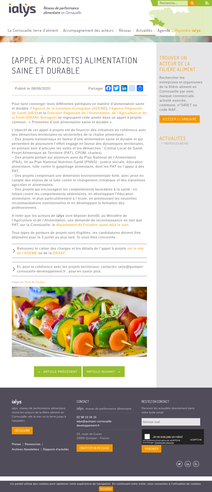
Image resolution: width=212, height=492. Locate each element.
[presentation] (173, 437)
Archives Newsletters (25, 449)
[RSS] (196, 464)
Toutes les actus (176, 143)
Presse (16, 444)
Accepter (106, 488)
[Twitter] (179, 464)
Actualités (144, 30)
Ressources (32, 444)
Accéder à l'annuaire (180, 119)
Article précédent (59, 371)
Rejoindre (188, 30)
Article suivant (101, 371)
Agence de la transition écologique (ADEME (69, 108)
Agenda (164, 30)
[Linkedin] (187, 464)
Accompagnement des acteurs (88, 30)
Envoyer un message (95, 448)
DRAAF (59, 253)
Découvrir (22, 431)
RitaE (28, 282)
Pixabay (40, 282)
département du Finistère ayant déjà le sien (92, 225)
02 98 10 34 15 (86, 417)
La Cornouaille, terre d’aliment (33, 30)
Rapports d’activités (56, 449)
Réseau (125, 30)
